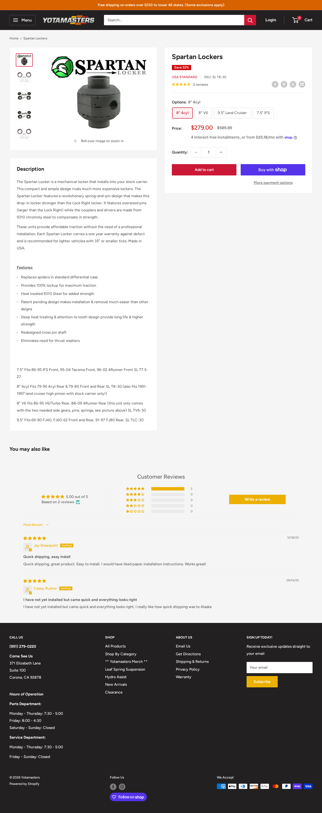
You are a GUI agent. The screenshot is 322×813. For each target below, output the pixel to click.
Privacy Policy (188, 669)
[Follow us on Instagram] (122, 786)
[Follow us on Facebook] (113, 786)
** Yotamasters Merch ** (126, 661)
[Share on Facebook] (275, 84)
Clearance (114, 692)
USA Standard (184, 77)
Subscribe (262, 681)
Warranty (183, 677)
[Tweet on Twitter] (293, 84)
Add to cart (204, 169)
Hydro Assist (116, 677)
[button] (135, 488)
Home (14, 38)
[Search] (250, 20)
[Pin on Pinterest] (284, 84)
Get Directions (188, 654)
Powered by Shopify (24, 784)
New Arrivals (116, 684)
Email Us (183, 646)
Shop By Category (120, 654)
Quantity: (180, 152)
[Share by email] (302, 84)
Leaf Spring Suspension (125, 669)
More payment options (273, 182)
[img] (34, 538)
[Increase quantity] (221, 152)
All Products (115, 646)
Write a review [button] (257, 499)
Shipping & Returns (192, 661)
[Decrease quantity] (196, 152)
